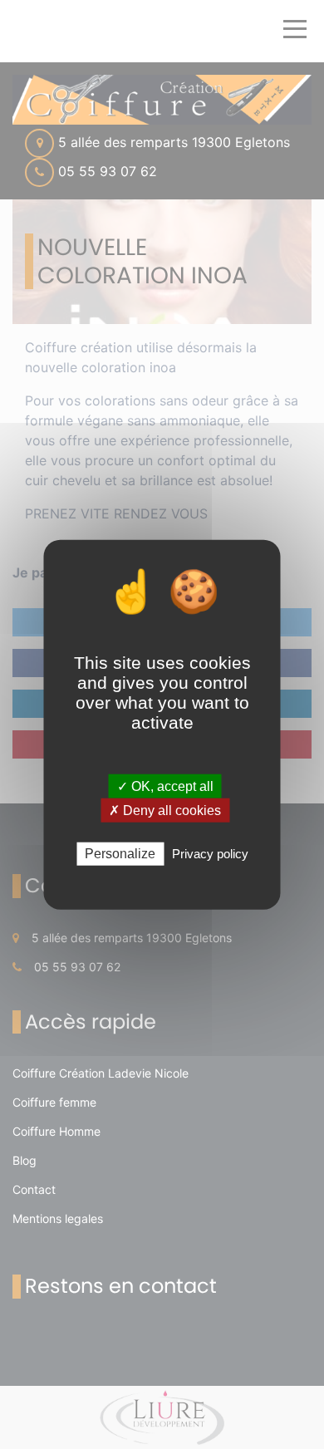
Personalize (120, 854)
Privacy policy (210, 854)
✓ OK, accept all (165, 786)
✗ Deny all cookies (165, 810)
